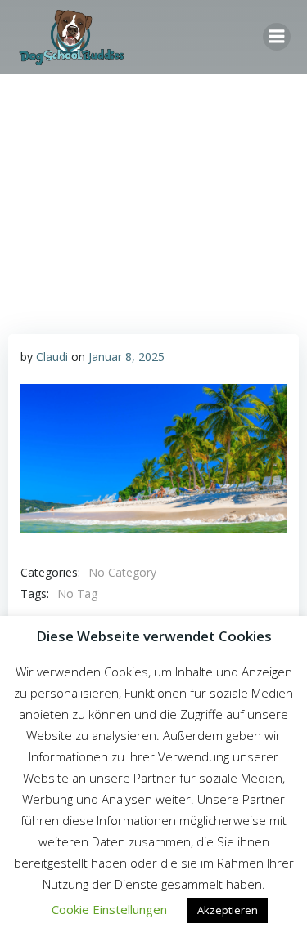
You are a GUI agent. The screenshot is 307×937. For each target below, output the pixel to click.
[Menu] (277, 37)
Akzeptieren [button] (227, 910)
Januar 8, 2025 (126, 356)
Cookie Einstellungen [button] (109, 909)
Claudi (52, 356)
